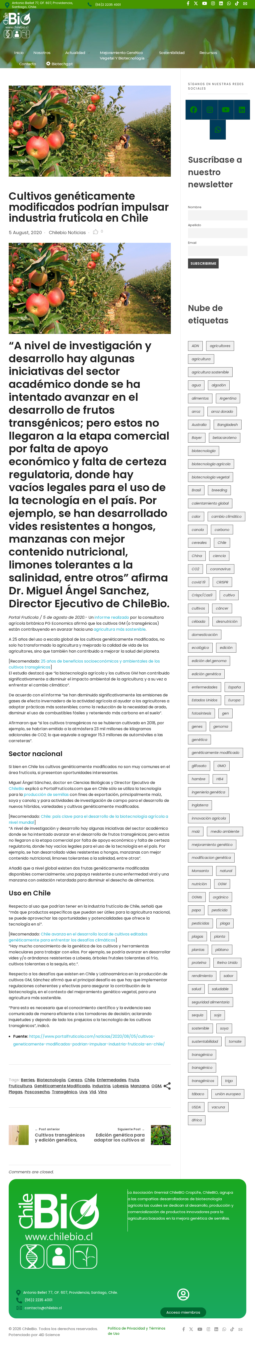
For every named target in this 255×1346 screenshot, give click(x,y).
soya (224, 1028)
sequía (197, 1015)
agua (196, 385)
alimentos (200, 398)
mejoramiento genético (212, 844)
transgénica (202, 1054)
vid (92, 1092)
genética (199, 739)
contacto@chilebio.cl (43, 1307)
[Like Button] (96, 231)
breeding (219, 490)
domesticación (205, 634)
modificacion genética (211, 857)
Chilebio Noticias (67, 232)
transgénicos (203, 1080)
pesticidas (200, 923)
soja (217, 1015)
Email (192, 243)
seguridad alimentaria (210, 1002)
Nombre (194, 207)
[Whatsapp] (218, 130)
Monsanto (200, 870)
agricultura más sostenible (120, 629)
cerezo (75, 1080)
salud (196, 988)
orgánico (220, 897)
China (197, 555)
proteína (199, 962)
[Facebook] (194, 110)
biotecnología (51, 1080)
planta (219, 936)
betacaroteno (225, 437)
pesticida (219, 910)
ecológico (200, 647)
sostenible (200, 1028)
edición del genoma (209, 660)
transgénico (64, 1092)
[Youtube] (226, 110)
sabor (228, 975)
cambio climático (226, 516)
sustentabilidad (205, 1041)
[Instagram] (210, 110)
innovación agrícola (209, 818)
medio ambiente (225, 831)
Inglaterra (200, 805)
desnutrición (227, 621)
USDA (196, 1107)
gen (225, 713)
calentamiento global (210, 503)
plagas (15, 1092)
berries (28, 1080)
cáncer (222, 608)
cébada (198, 621)
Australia (199, 424)
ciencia (219, 555)
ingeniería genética (208, 792)
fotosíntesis (201, 713)
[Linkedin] (242, 110)
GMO (221, 765)
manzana (139, 1086)
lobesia (120, 1086)
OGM (156, 1086)
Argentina (228, 398)
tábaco (198, 1093)
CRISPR (222, 582)
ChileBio (16, 788)
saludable (220, 988)
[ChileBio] (50, 25)
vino (102, 1092)
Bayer (197, 437)
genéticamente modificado (62, 1086)
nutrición (199, 883)
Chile (89, 1080)
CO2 (195, 569)
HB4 (219, 779)
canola (198, 529)
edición (226, 647)
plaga (225, 923)
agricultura (201, 359)
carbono (222, 529)
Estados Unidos (204, 700)
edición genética (206, 674)
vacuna (218, 1107)
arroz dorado (222, 411)
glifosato (199, 765)
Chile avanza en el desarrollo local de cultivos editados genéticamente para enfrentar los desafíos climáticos (78, 937)
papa (196, 910)
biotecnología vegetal (210, 477)
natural (226, 870)
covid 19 (198, 582)
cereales (199, 542)
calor (196, 516)
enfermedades (111, 1080)
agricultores (220, 345)
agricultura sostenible (210, 372)
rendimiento (202, 975)
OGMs (197, 897)
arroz (196, 411)
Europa (234, 700)
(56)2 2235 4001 (108, 4)
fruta (133, 1080)
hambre (198, 779)
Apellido (194, 225)
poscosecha (37, 1092)
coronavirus (220, 569)
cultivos (198, 608)
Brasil (196, 490)
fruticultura (20, 1086)
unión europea (228, 1093)
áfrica (197, 1120)
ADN (195, 345)
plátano (222, 949)
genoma (220, 726)
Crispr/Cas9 (202, 595)
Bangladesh (227, 424)
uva (83, 1092)
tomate (235, 1041)
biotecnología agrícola (211, 464)
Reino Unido (227, 962)
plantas (198, 949)
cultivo (229, 595)
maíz (196, 831)
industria (101, 1086)
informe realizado (112, 617)
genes (197, 726)
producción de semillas (46, 794)
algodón (219, 385)
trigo (229, 1080)
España (234, 687)
